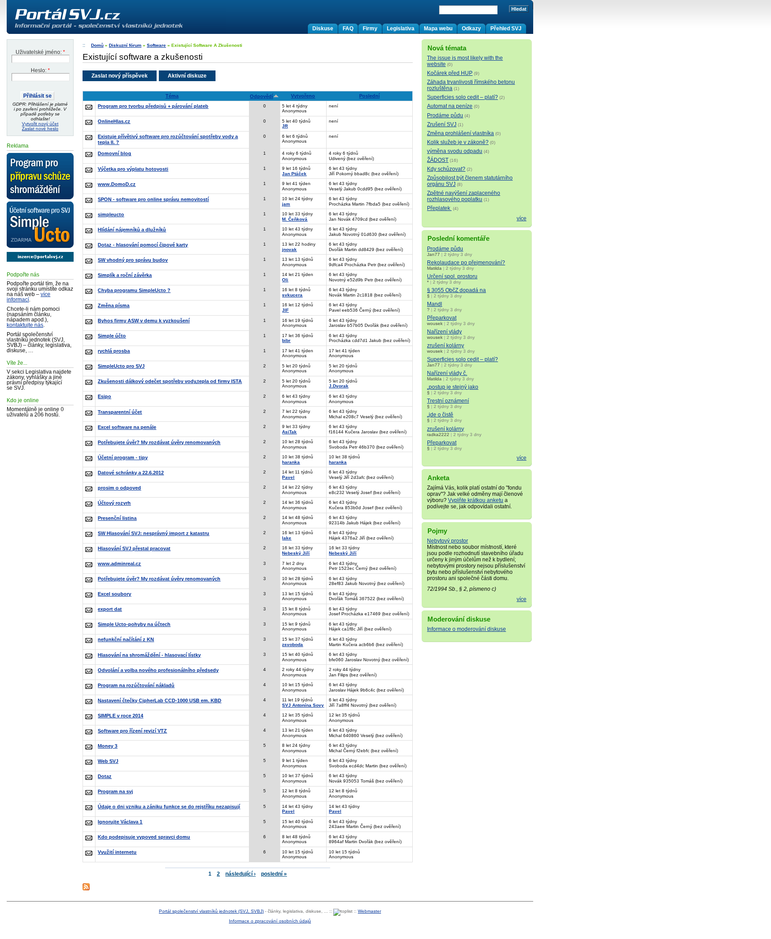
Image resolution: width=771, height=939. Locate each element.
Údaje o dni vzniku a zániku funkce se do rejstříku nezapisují (169, 806)
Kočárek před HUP (450, 73)
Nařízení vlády (444, 332)
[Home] (117, 28)
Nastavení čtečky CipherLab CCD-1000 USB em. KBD (159, 700)
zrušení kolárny (445, 345)
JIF (285, 310)
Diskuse (322, 28)
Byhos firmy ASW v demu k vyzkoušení (144, 320)
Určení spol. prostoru (452, 276)
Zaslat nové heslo (40, 128)
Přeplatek (439, 208)
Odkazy (471, 28)
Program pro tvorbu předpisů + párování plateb (153, 106)
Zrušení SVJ (441, 124)
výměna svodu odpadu (454, 151)
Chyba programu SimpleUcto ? (134, 290)
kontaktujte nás (25, 325)
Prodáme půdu (445, 115)
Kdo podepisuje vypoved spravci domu (144, 837)
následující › (240, 874)
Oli (285, 279)
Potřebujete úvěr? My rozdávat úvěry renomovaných (159, 442)
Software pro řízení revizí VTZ (132, 730)
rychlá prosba (114, 351)
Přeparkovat (441, 318)
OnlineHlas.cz (114, 121)
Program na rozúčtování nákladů (136, 685)
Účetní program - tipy (123, 457)
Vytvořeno (303, 96)
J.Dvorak (338, 385)
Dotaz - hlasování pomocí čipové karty (143, 244)
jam (286, 204)
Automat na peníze (450, 106)
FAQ (348, 28)
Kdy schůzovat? (446, 169)
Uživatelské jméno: (40, 52)
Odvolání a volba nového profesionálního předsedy (158, 670)
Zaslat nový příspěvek (119, 76)
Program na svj (115, 791)
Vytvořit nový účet (40, 123)
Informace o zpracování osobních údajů (270, 920)
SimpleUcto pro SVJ (121, 366)
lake (286, 537)
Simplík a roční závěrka (125, 275)
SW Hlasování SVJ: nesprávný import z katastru (153, 533)
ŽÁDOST (437, 160)
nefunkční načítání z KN (126, 639)
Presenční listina (117, 518)
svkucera (292, 294)
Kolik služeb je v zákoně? (458, 142)
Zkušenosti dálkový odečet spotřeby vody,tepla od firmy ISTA (170, 381)
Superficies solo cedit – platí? (462, 97)
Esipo (104, 396)
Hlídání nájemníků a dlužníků (132, 229)
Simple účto (112, 335)
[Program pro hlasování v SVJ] (40, 176)
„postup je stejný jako (452, 387)
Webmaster (369, 911)
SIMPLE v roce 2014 (120, 715)
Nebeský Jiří (296, 553)
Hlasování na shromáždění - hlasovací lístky (149, 655)
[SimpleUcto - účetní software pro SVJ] (40, 225)
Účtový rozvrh (114, 503)
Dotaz (105, 776)
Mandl (434, 304)
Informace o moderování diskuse (466, 629)
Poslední (369, 96)
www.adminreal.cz (119, 563)
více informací (28, 297)
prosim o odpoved (119, 487)
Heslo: (40, 70)
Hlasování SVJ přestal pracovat (134, 548)
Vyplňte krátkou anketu (475, 500)
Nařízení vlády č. (447, 373)
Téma (172, 96)
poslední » (274, 874)
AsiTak (289, 431)
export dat (110, 609)
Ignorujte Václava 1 (120, 821)
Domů (97, 45)
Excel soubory (114, 594)
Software (156, 45)
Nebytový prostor (447, 541)
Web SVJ (108, 761)
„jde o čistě (440, 415)
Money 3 (107, 746)
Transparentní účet (120, 412)
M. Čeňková (294, 219)
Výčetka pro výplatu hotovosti (133, 169)
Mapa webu (438, 28)
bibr (286, 340)
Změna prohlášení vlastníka (460, 133)
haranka (291, 462)
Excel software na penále (127, 427)
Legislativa (401, 28)
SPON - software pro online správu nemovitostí (153, 199)
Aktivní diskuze (187, 76)
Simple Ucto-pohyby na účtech (134, 624)
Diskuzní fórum (125, 45)
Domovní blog (114, 153)
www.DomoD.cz (117, 184)
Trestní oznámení (448, 401)
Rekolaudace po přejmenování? (466, 262)
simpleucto (111, 214)
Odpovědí (261, 96)
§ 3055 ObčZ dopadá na (456, 290)
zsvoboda (292, 644)
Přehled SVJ (506, 28)
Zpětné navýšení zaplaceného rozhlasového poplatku (463, 196)
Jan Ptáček (294, 173)
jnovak (289, 249)
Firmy (370, 28)
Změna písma (113, 305)
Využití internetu (117, 852)
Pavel (288, 477)
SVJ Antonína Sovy (303, 705)
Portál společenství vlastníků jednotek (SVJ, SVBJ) (211, 911)
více (521, 218)
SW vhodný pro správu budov (133, 260)
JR (285, 126)
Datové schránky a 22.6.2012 (131, 472)
